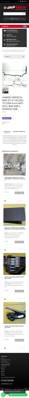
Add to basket (6, 118)
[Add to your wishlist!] (5, 201)
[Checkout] (26, 1)
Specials (3, 375)
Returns (3, 368)
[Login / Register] (20, 1)
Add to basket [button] (19, 193)
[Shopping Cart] (24, 1)
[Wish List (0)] (22, 1)
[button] (3, 395)
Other (7, 50)
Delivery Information (5, 359)
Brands (2, 373)
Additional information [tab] (19, 131)
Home (3, 50)
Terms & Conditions (5, 362)
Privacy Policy (4, 361)
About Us (3, 358)
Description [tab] (7, 131)
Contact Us (3, 366)
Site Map (3, 369)
